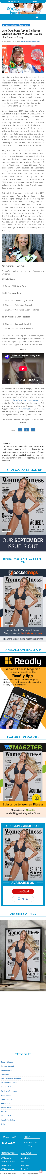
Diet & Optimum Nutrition (11, 1078)
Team (22, 1162)
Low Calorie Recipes (8, 1162)
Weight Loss (5, 1103)
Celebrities (5, 1074)
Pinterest (11, 1143)
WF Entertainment (7, 1169)
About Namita (25, 1158)
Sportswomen (23, 25)
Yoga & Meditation (8, 1120)
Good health (5, 1095)
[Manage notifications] (41, 1171)
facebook (3, 1143)
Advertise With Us (30, 1142)
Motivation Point (11, 25)
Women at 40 (6, 1116)
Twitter (6, 1143)
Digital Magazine (30, 1146)
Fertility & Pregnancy (9, 1091)
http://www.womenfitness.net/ (26, 400)
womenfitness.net (25, 409)
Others (3, 1124)
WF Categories (6, 1158)
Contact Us (24, 1169)
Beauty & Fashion (7, 1062)
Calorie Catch (6, 1070)
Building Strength (7, 1066)
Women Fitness (13, 10)
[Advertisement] (23, 1003)
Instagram (14, 1143)
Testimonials (25, 1165)
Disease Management (9, 1082)
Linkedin (8, 1143)
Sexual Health (6, 1107)
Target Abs (5, 1111)
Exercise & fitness (7, 1087)
